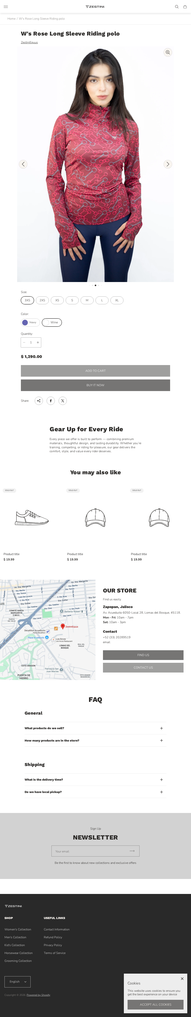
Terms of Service (54, 953)
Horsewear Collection (18, 953)
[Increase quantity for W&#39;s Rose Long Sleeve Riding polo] (38, 342)
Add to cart (95, 371)
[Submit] (133, 851)
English (15, 982)
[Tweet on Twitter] (63, 401)
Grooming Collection (18, 961)
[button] (89, 285)
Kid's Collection (14, 945)
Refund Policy (53, 937)
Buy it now (95, 385)
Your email (62, 851)
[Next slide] (168, 164)
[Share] (39, 401)
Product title (11, 554)
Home (11, 19)
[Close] (182, 979)
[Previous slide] (23, 164)
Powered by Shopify (38, 995)
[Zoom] (168, 52)
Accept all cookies (155, 1005)
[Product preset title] (32, 517)
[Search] (177, 7)
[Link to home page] (13, 907)
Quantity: (27, 334)
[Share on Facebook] (51, 401)
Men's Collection (15, 937)
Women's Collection (17, 929)
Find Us (143, 655)
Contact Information (57, 929)
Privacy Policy (53, 945)
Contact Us (143, 668)
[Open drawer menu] (6, 7)
